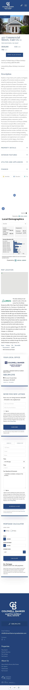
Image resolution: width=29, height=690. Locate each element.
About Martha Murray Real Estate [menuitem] (10, 664)
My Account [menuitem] (4, 670)
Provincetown (6, 347)
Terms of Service (7, 512)
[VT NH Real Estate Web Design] (14, 678)
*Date (4, 459)
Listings (8, 345)
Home (2, 345)
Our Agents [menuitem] (4, 666)
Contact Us (5, 382)
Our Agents (11, 382)
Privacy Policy (13, 421)
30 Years (7, 530)
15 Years (14, 530)
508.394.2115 (15, 624)
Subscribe (14, 427)
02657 (13, 347)
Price (4, 536)
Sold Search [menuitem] (4, 656)
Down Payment (7, 542)
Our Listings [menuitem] (4, 654)
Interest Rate (7, 549)
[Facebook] (2, 640)
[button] (2, 24)
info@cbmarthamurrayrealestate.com (13, 633)
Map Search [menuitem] (4, 650)
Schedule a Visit (20, 443)
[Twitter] (4, 640)
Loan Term (6, 527)
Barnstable (17, 345)
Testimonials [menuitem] (4, 668)
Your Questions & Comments (10, 471)
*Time (4, 465)
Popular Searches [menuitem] (5, 652)
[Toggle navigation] (26, 5)
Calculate (14, 558)
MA (12, 345)
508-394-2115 (9, 374)
